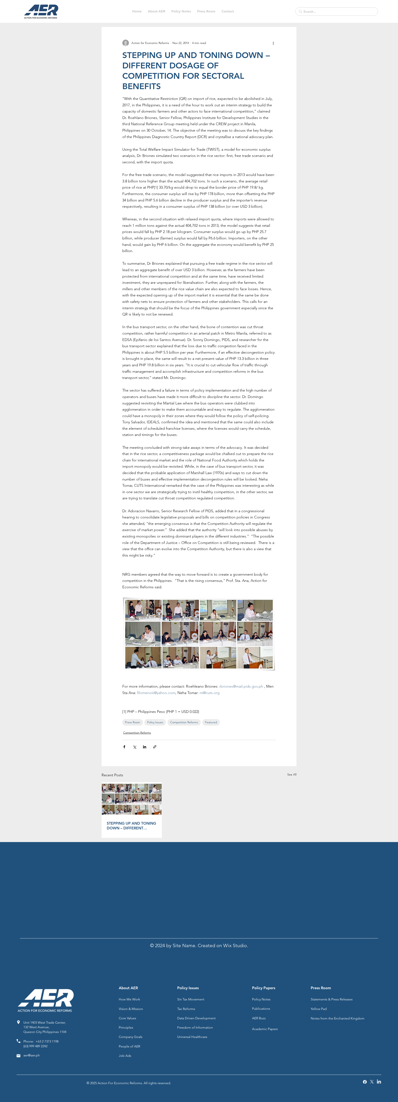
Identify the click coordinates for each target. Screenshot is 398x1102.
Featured (211, 722)
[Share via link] (155, 747)
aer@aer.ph (31, 1055)
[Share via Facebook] (124, 747)
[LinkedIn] (378, 1081)
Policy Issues (155, 722)
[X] (371, 1081)
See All (291, 774)
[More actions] (273, 42)
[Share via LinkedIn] (145, 747)
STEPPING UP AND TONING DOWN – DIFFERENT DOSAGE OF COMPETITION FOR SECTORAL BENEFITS (131, 825)
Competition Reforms (184, 722)
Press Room (132, 722)
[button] (181, 11)
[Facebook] (364, 1081)
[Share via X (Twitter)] (134, 747)
